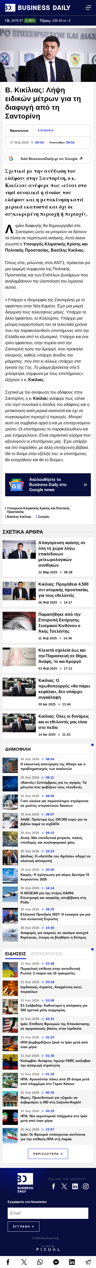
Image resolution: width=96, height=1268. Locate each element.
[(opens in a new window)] (8, 1262)
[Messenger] (56, 1262)
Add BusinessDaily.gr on (49, 159)
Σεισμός (43, 517)
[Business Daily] (37, 8)
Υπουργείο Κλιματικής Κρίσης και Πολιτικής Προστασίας (38, 510)
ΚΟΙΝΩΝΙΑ (46, 130)
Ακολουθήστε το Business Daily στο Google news (48, 484)
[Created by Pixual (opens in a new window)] (48, 1248)
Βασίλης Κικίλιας (19, 517)
